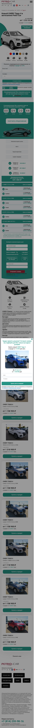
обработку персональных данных (19, 388)
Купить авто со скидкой (16, 383)
